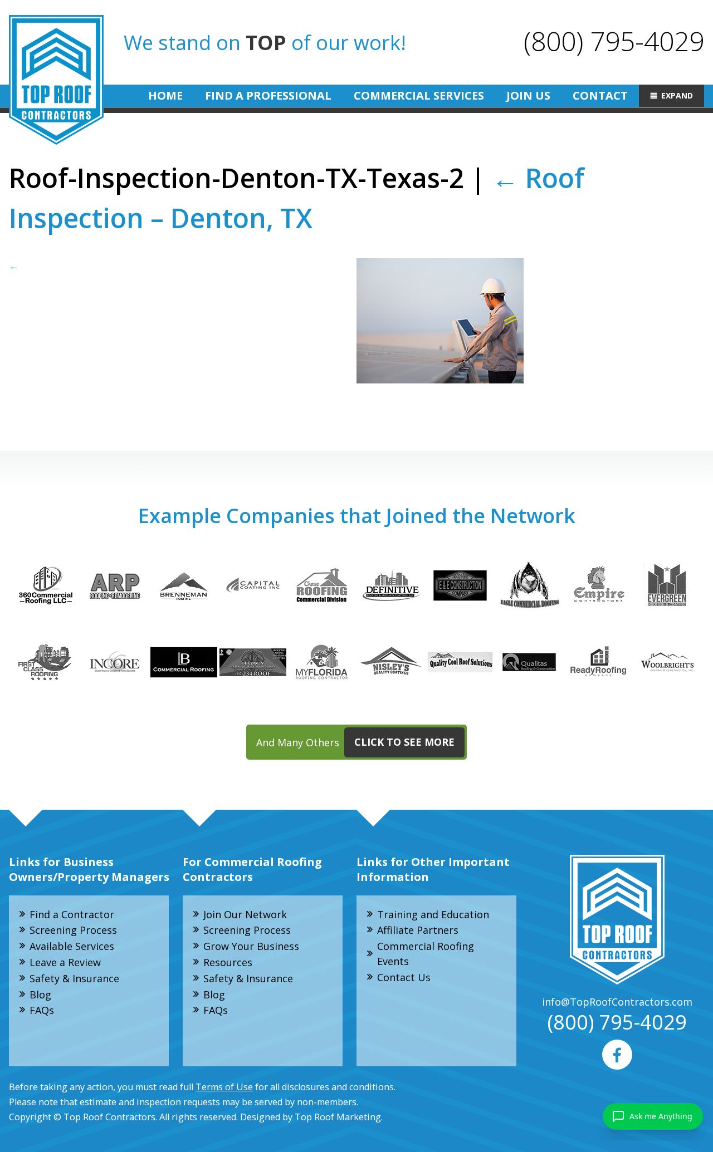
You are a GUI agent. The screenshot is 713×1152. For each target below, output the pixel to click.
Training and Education (433, 914)
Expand (677, 95)
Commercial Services (419, 95)
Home (165, 95)
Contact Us (404, 977)
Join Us (528, 95)
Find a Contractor (72, 914)
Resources (227, 962)
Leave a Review (65, 962)
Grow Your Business (251, 946)
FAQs (42, 1010)
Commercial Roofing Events (425, 953)
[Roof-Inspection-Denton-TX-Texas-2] (356, 320)
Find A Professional (268, 95)
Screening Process (73, 930)
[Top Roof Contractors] (56, 80)
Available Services (72, 946)
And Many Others (355, 742)
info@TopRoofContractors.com (617, 1001)
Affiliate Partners (417, 930)
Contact (600, 95)
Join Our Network (245, 914)
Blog (40, 994)
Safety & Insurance (74, 978)
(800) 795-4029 (614, 41)
